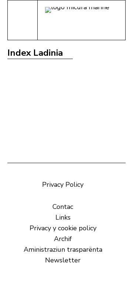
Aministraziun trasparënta (63, 249)
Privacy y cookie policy (63, 228)
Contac (62, 206)
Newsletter (63, 260)
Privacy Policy (62, 184)
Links (63, 217)
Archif (63, 238)
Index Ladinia (35, 53)
